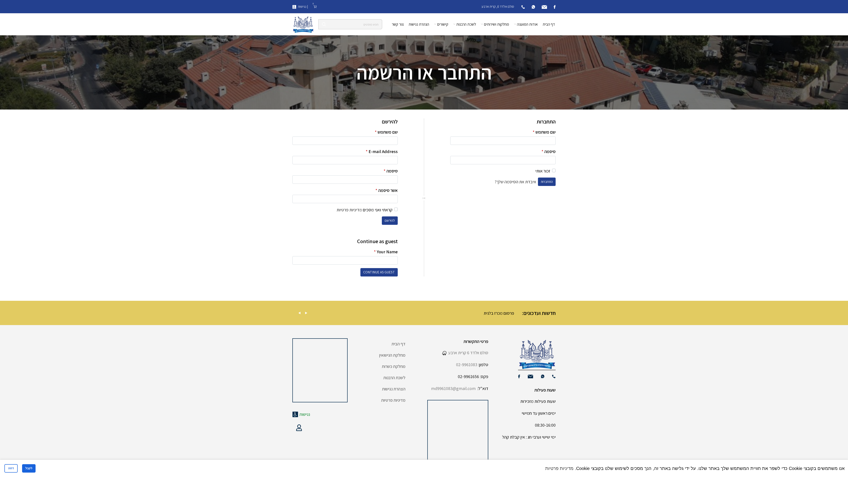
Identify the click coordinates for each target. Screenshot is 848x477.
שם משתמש (544, 132)
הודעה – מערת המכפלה (326, 313)
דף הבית (398, 344)
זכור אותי (542, 171)
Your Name (386, 252)
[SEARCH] (324, 24)
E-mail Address (382, 151)
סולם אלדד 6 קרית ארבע (467, 353)
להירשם (390, 220)
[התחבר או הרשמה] (299, 428)
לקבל (28, 468)
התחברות (547, 181)
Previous (299, 313)
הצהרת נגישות (393, 389)
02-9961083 (466, 364)
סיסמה (548, 151)
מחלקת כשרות (393, 366)
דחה (11, 468)
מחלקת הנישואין (392, 355)
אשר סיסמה (386, 190)
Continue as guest (379, 272)
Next (306, 313)
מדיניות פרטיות (349, 210)
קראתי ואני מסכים (364, 210)
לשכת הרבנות (394, 377)
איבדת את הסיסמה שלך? (515, 182)
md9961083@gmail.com (453, 388)
